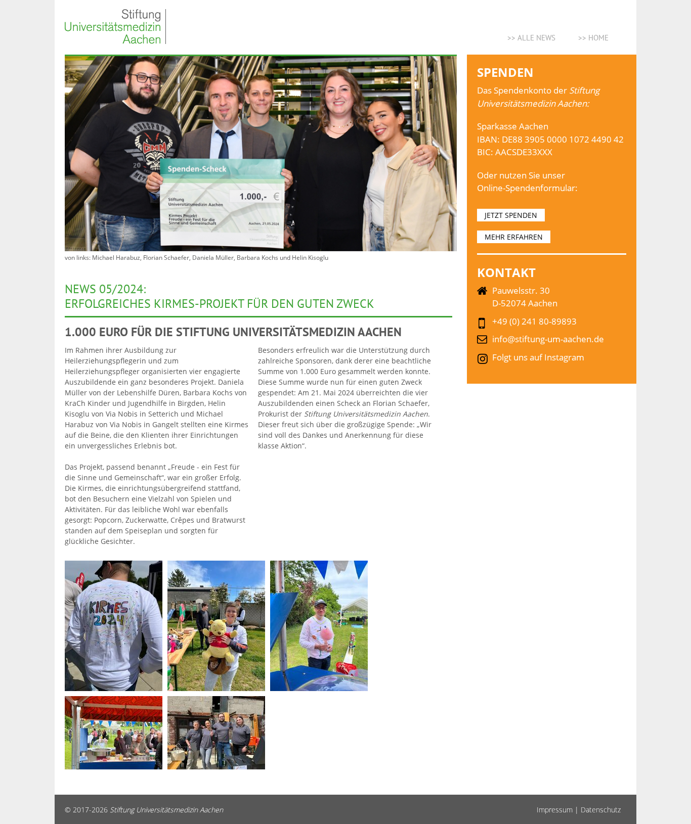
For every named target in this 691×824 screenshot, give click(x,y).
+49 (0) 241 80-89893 (534, 321)
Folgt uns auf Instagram (538, 357)
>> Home (593, 37)
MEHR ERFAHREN (514, 237)
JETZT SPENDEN (511, 215)
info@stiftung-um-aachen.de (548, 339)
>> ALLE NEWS (531, 37)
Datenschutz (601, 809)
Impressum (555, 809)
